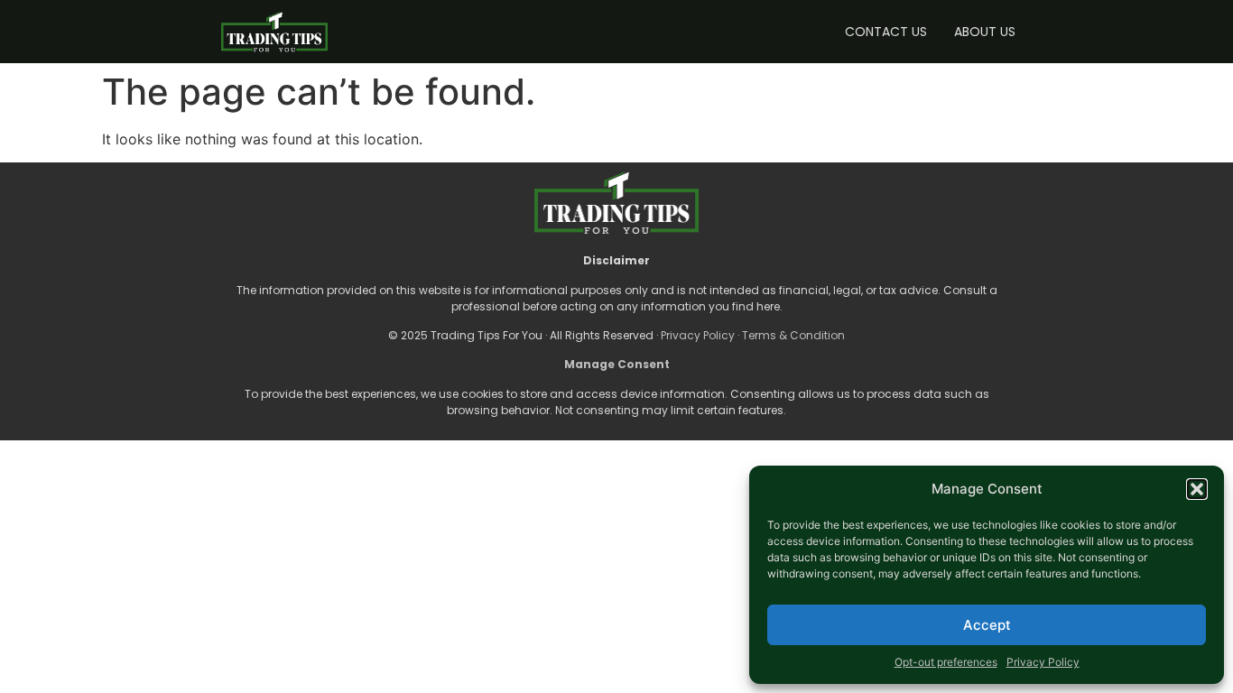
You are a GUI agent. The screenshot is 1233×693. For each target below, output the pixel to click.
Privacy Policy (1043, 662)
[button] (1197, 489)
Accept (987, 624)
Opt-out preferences (946, 662)
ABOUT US (984, 32)
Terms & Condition (793, 335)
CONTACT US (886, 32)
